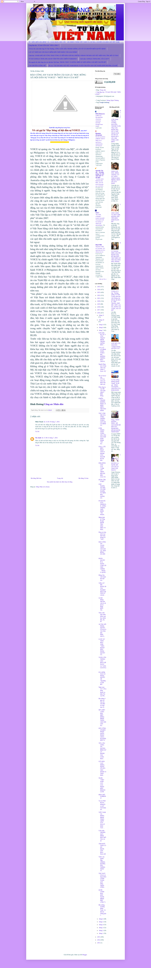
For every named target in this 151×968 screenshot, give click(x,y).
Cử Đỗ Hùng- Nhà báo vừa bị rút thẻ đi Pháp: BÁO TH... (102, 604)
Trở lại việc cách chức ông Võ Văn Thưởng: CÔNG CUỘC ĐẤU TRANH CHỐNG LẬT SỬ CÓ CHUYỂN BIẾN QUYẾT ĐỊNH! (67, 49)
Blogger (84, 954)
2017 (99, 310)
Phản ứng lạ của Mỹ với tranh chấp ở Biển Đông (102, 391)
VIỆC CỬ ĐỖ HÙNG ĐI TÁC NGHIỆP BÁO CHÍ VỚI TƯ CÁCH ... (102, 589)
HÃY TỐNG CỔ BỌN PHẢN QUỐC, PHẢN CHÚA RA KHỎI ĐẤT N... (102, 734)
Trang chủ (60, 478)
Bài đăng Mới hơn (36, 478)
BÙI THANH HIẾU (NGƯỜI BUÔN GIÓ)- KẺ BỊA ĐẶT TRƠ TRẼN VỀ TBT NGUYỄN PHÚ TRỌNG (116, 252)
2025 (99, 286)
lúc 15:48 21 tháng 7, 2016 (50, 438)
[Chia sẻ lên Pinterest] (65, 410)
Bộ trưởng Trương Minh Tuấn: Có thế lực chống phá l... (102, 910)
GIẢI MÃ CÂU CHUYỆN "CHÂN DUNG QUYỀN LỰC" (115, 346)
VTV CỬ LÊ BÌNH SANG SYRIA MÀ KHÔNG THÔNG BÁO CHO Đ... (102, 354)
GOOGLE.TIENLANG (60, 9)
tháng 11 (101, 315)
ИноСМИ (99, 245)
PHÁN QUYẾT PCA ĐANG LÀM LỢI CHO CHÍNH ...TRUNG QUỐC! (102, 565)
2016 (99, 313)
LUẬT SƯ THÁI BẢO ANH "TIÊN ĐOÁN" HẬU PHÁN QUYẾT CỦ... (102, 646)
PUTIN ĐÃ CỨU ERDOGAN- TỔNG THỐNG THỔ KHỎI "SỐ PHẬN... (102, 507)
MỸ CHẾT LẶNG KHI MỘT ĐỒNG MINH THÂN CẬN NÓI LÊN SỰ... (102, 717)
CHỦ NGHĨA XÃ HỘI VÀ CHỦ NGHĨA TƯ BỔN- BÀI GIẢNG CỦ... (102, 491)
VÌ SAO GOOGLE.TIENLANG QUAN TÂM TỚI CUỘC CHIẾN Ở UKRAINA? (53, 59)
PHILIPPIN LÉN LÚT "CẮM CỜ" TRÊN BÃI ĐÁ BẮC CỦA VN (102, 470)
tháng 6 (101, 919)
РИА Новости (100, 114)
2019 (99, 304)
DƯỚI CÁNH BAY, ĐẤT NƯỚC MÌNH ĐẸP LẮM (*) (102, 896)
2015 (99, 937)
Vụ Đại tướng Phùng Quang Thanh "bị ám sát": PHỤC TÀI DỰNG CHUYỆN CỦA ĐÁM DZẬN (115, 385)
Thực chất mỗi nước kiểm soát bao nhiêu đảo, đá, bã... (102, 617)
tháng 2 (101, 930)
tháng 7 (101, 330)
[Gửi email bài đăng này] (57, 410)
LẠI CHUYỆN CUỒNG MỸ (37, 65)
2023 (99, 292)
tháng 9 (101, 324)
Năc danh (38, 438)
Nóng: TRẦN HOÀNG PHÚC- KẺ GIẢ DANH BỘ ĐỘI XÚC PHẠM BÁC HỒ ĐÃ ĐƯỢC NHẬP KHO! (116, 426)
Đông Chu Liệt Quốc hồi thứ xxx (102, 577)
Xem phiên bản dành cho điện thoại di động (59, 482)
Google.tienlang (104, 102)
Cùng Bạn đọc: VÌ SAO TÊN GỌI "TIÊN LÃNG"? (44, 45)
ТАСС (97, 213)
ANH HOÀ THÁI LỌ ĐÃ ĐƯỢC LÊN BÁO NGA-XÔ (102, 849)
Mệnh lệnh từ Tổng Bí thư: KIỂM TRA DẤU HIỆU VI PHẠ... (102, 523)
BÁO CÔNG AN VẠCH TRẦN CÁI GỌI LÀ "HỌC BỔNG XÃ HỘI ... (102, 549)
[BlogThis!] (59, 410)
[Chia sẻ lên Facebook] (63, 410)
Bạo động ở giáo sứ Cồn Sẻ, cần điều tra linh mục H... (102, 703)
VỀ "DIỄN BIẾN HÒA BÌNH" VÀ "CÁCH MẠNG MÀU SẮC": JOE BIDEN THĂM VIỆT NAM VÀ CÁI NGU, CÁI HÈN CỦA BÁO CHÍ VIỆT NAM (74, 42)
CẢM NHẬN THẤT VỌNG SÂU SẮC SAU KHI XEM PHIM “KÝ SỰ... (102, 436)
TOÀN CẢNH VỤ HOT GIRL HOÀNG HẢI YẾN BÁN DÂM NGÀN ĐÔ (116, 213)
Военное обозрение (99, 134)
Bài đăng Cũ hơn (83, 478)
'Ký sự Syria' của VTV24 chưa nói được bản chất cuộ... (102, 380)
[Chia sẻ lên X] (61, 410)
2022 (99, 295)
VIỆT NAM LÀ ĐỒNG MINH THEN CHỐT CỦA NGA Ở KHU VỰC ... (102, 820)
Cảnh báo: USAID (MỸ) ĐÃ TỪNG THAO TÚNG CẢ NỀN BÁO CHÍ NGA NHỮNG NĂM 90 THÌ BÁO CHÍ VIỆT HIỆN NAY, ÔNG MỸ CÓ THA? (74, 55)
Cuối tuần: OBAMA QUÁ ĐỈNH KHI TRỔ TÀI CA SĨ (102, 836)
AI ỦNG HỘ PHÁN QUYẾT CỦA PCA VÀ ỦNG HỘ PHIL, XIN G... (102, 630)
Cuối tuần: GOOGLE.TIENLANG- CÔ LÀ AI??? (94, 59)
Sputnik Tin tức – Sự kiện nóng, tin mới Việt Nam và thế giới (100, 174)
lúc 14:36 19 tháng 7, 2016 (51, 422)
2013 (99, 943)
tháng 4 (101, 924)
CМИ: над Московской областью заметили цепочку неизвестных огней (99, 121)
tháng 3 (101, 927)
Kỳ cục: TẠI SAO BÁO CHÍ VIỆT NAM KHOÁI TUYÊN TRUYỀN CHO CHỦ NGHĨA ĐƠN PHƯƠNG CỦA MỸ (83, 65)
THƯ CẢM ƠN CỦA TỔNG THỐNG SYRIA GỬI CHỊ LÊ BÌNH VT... (102, 419)
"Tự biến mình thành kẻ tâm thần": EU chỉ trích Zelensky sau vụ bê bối (100, 182)
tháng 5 (101, 922)
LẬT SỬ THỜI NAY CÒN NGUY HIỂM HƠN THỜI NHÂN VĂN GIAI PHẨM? (53, 52)
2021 (99, 298)
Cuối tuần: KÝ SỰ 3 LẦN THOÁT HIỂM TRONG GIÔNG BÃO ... (102, 339)
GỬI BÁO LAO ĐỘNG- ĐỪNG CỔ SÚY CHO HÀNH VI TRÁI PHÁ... (102, 768)
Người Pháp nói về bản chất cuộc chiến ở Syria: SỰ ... (102, 368)
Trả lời (37, 431)
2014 (99, 940)
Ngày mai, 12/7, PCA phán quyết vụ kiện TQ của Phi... (102, 691)
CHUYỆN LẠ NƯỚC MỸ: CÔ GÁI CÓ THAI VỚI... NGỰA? (116, 462)
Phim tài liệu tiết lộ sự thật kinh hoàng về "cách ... (102, 535)
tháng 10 (101, 320)
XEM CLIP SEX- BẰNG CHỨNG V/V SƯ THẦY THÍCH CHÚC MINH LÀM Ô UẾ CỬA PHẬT (115, 177)
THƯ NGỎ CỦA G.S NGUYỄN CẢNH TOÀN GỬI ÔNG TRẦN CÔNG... (102, 880)
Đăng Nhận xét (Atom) (43, 487)
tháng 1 (101, 933)
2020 (99, 301)
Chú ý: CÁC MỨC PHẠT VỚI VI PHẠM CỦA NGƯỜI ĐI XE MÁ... (102, 453)
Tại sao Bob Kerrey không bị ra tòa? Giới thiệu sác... (102, 805)
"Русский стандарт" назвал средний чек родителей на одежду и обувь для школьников (100, 220)
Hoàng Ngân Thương (113, 100)
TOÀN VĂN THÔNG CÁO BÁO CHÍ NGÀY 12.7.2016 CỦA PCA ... (102, 663)
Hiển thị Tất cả (102, 279)
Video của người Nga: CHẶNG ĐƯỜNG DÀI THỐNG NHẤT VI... (102, 863)
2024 (99, 289)
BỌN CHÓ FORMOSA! (102, 796)
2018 (99, 307)
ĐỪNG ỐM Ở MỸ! (102, 480)
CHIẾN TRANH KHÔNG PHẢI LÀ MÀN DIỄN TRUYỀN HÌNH (102, 404)
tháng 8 (101, 327)
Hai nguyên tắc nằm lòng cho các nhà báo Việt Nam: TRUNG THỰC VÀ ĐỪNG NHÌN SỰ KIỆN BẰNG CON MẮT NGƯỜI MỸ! (67, 62)
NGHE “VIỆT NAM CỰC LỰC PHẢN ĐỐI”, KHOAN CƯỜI (102, 785)
